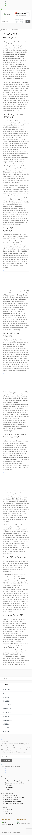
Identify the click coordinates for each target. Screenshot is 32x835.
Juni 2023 (6, 693)
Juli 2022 (6, 724)
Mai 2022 (6, 732)
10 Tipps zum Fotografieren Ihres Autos (17, 781)
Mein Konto (8, 809)
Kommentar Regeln (11, 795)
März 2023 (6, 701)
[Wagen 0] (15, 14)
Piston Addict (21, 13)
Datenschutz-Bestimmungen (14, 803)
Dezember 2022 (8, 712)
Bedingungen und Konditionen (14, 797)
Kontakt (7, 789)
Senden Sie (6, 760)
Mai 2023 (6, 697)
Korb (6, 811)
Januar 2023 (7, 709)
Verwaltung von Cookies (13, 801)
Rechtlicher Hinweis (11, 799)
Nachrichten (9, 787)
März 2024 (6, 689)
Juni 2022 (6, 728)
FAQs (6, 779)
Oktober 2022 (7, 720)
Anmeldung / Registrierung (19, 20)
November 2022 (8, 716)
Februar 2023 (7, 705)
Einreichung (8, 813)
